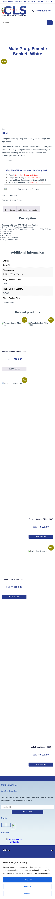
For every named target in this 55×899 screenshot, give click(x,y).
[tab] (10, 209)
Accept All (27, 880)
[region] (27, 878)
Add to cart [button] (41, 537)
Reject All (27, 893)
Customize (27, 887)
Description (10, 210)
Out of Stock (14, 369)
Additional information (28, 210)
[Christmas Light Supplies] (14, 16)
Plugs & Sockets (16, 200)
